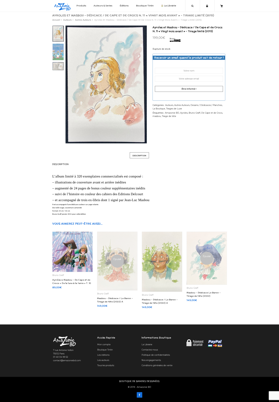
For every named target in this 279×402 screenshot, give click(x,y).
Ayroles (184, 113)
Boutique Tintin (145, 5)
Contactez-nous (150, 349)
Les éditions (103, 355)
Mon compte (104, 344)
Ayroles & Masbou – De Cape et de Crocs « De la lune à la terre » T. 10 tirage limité (71, 283)
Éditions (124, 5)
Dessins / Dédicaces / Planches (206, 105)
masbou (157, 116)
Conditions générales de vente (157, 365)
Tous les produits (105, 365)
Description (139, 155)
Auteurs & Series (103, 5)
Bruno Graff (194, 113)
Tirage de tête (169, 116)
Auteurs (67, 20)
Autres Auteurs (83, 20)
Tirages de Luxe (174, 108)
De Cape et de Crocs (211, 113)
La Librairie (169, 5)
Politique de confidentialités (156, 355)
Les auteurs (103, 360)
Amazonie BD (172, 113)
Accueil (56, 20)
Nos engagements (151, 360)
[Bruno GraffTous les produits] (175, 39)
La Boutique (159, 108)
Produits (81, 5)
